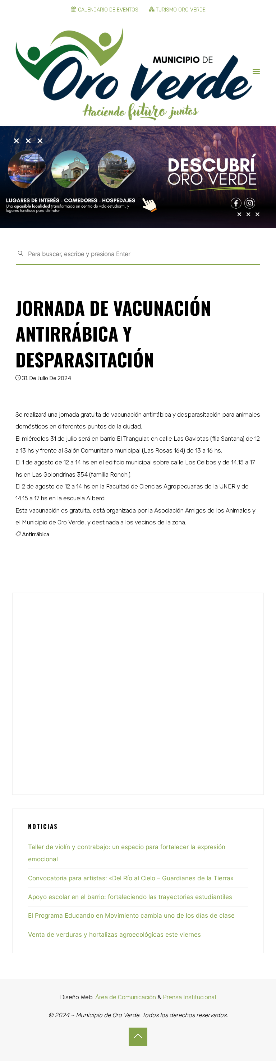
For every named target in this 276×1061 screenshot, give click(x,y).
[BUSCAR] (20, 254)
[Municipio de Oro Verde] (133, 71)
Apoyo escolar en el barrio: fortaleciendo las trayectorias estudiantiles (130, 896)
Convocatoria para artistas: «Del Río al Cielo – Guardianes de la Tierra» (131, 878)
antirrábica (35, 534)
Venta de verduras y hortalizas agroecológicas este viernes (114, 934)
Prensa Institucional (189, 997)
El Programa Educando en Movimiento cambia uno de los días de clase (131, 915)
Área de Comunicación (125, 997)
